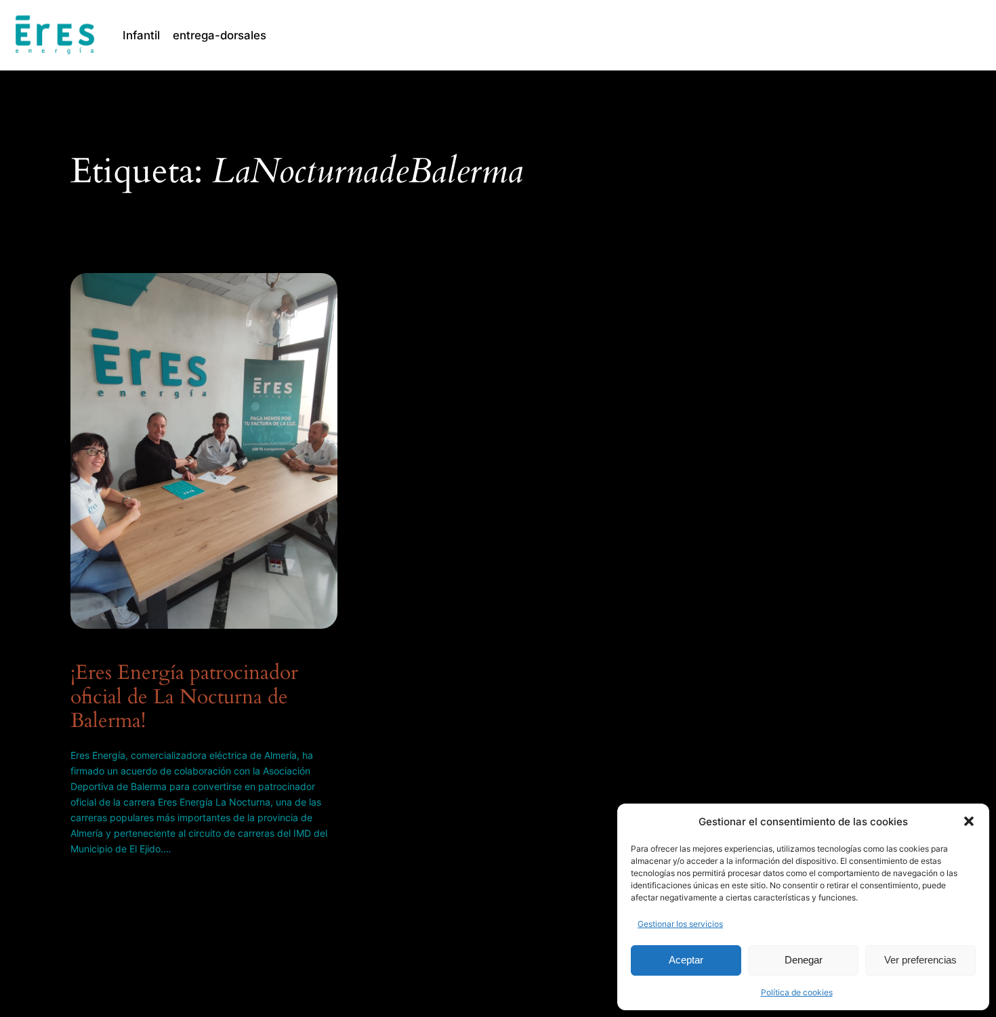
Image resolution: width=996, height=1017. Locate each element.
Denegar (804, 960)
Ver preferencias (920, 960)
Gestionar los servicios (680, 924)
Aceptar (686, 960)
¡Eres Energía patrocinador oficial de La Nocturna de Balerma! (184, 697)
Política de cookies (797, 992)
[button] (969, 821)
